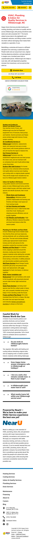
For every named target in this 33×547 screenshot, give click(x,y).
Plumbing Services (9, 483)
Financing (6, 494)
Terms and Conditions (22, 536)
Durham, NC (28, 3)
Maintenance (7, 491)
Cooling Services (9, 477)
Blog (4, 504)
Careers (5, 501)
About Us (6, 498)
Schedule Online (11, 520)
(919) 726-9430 (27, 1)
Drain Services (8, 487)
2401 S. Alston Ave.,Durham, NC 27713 (12, 513)
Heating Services (9, 474)
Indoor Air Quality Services (12, 480)
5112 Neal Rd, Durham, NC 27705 (12, 508)
